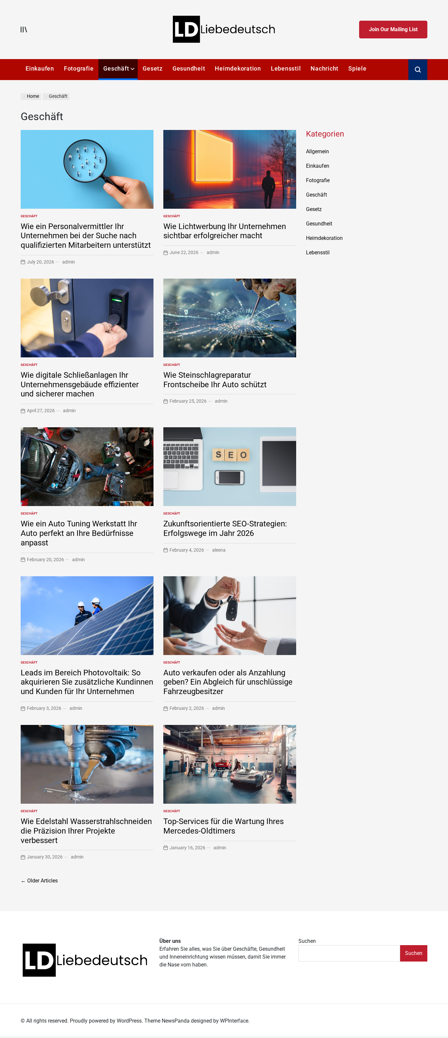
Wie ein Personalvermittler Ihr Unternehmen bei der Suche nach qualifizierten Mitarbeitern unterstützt (86, 236)
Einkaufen (40, 68)
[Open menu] (24, 29)
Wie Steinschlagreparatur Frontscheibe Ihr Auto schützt (215, 380)
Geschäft (116, 68)
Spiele (357, 68)
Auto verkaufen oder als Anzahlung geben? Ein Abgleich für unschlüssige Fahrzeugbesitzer (228, 682)
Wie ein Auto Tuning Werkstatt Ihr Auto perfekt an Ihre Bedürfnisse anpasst (79, 533)
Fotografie (79, 68)
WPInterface (234, 1021)
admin (68, 262)
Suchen (307, 941)
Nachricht (324, 68)
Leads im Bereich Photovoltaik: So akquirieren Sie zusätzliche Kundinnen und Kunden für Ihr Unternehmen (87, 682)
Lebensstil (286, 68)
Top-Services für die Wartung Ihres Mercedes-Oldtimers (223, 826)
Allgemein (317, 151)
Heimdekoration (238, 68)
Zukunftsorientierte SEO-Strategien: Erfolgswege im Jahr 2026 (225, 528)
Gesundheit (189, 68)
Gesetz (153, 68)
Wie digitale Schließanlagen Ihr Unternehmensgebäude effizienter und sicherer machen (80, 385)
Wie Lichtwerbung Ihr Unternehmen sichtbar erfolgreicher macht (224, 231)
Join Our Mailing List (393, 29)
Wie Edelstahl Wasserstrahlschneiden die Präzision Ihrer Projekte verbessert (86, 831)
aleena (219, 550)
